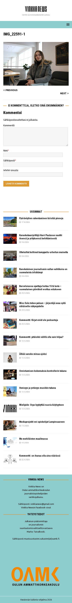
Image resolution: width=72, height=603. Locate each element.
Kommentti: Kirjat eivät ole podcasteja (38, 320)
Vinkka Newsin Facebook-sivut (36, 507)
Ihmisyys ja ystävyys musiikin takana (38, 388)
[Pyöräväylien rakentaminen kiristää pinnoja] (10, 222)
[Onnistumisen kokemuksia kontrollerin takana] (10, 374)
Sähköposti (9, 160)
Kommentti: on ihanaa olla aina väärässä (40, 455)
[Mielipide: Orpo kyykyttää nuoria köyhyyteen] (10, 408)
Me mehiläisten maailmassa (33, 438)
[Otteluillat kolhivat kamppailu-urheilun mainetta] (10, 256)
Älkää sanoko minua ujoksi (33, 354)
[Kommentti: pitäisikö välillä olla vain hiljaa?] (10, 341)
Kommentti (9, 125)
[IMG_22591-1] (36, 83)
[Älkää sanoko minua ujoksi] (10, 357)
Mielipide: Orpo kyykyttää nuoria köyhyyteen (41, 405)
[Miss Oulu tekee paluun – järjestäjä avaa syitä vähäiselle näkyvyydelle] (10, 307)
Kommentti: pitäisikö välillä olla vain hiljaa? (41, 337)
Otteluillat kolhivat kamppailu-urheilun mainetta (43, 252)
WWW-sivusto (10, 170)
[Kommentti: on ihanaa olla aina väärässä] (10, 459)
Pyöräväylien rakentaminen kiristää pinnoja (41, 218)
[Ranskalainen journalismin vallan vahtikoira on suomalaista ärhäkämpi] (10, 273)
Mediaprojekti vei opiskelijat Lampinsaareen (42, 421)
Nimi (5, 150)
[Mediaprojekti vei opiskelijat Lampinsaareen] (10, 425)
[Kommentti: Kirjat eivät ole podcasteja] (10, 324)
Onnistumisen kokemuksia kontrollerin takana (42, 371)
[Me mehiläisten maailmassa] (10, 442)
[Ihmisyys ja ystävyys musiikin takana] (10, 391)
